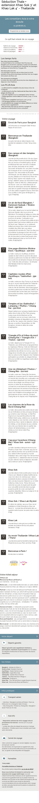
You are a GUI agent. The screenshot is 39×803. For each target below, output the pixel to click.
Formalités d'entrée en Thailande (12, 766)
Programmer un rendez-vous (19, 31)
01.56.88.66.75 (20, 26)
